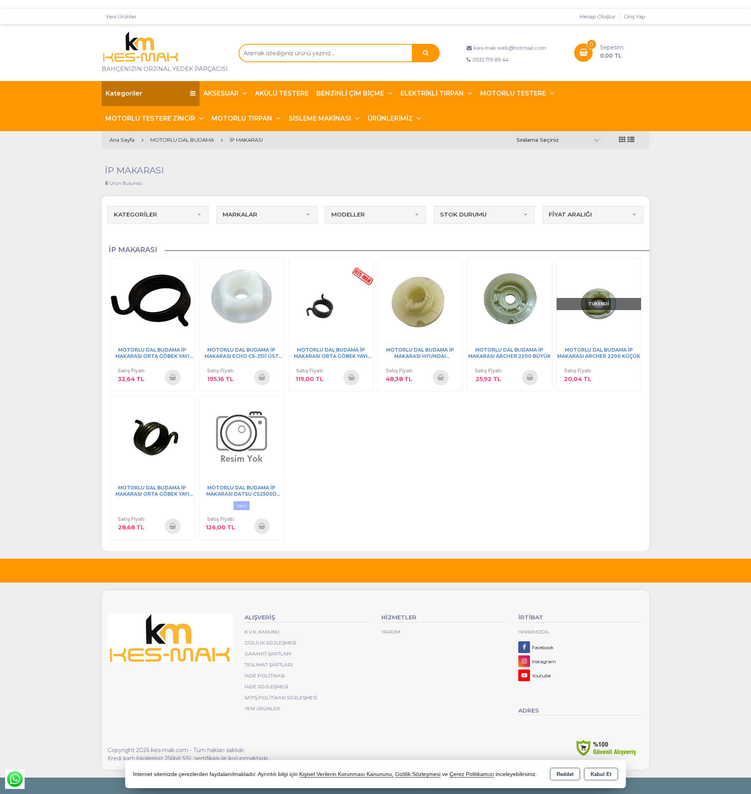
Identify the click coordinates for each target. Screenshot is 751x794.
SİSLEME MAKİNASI (321, 118)
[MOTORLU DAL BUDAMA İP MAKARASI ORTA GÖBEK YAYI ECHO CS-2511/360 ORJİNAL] (331, 299)
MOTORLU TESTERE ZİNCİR (151, 118)
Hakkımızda (533, 632)
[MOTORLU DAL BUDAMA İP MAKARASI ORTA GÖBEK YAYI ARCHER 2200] (152, 437)
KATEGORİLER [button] (135, 214)
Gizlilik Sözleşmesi (270, 643)
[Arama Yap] (425, 53)
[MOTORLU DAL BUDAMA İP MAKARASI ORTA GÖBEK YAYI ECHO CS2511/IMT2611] (152, 299)
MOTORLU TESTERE (514, 93)
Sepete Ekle (172, 377)
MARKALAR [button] (240, 214)
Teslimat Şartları (268, 665)
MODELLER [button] (348, 214)
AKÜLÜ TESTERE (282, 93)
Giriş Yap (634, 16)
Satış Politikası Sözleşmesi (280, 697)
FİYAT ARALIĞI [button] (570, 214)
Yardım (390, 632)
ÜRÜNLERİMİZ (391, 118)
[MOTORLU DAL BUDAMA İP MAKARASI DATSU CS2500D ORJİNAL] (241, 437)
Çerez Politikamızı (471, 774)
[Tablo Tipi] (630, 140)
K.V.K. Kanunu (261, 632)
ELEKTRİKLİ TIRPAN (433, 93)
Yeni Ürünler (262, 708)
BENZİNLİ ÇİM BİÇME (351, 93)
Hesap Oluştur (598, 16)
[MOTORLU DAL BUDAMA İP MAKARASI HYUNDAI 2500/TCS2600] (420, 299)
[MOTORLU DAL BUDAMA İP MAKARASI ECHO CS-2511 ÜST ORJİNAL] (241, 299)
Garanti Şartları (267, 654)
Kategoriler (124, 93)
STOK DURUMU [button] (463, 214)
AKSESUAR (221, 93)
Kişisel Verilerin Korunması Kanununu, (346, 774)
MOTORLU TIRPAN (243, 118)
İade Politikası (264, 676)
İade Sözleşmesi (266, 686)
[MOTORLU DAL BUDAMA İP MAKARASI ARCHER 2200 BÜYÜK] (509, 299)
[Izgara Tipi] (622, 140)
